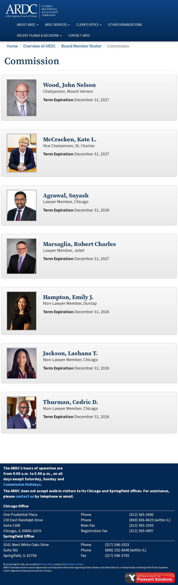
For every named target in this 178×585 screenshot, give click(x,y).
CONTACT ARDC (79, 35)
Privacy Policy (47, 564)
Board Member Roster (81, 46)
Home (12, 46)
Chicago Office (15, 506)
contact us (24, 496)
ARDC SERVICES (56, 25)
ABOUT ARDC (26, 25)
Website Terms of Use (72, 564)
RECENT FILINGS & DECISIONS (38, 35)
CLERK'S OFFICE (87, 25)
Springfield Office (18, 536)
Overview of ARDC (39, 46)
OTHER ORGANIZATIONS (125, 25)
